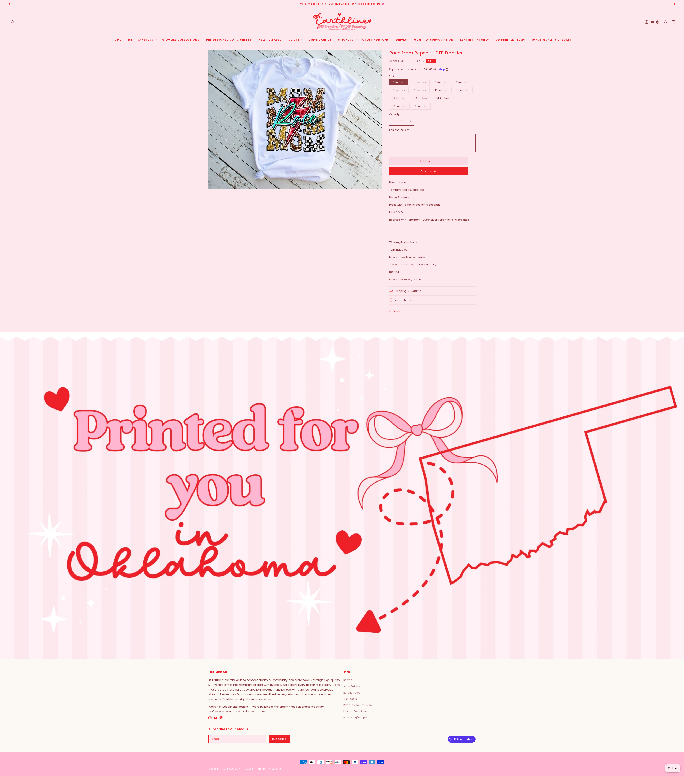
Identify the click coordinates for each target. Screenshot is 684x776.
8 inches (420, 90)
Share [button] (396, 311)
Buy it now (428, 171)
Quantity (394, 114)
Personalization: (399, 130)
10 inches (441, 90)
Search (347, 680)
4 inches (420, 82)
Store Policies (351, 686)
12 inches (399, 98)
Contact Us (350, 699)
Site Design (248, 768)
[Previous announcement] (10, 4)
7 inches (399, 90)
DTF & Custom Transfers (358, 705)
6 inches (462, 82)
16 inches (399, 106)
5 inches (441, 82)
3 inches (399, 82)
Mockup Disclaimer (355, 711)
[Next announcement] (674, 4)
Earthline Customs (228, 768)
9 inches (421, 106)
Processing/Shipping (356, 717)
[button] (13, 22)
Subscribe (279, 739)
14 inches (442, 98)
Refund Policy (351, 692)
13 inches (421, 98)
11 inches (463, 90)
